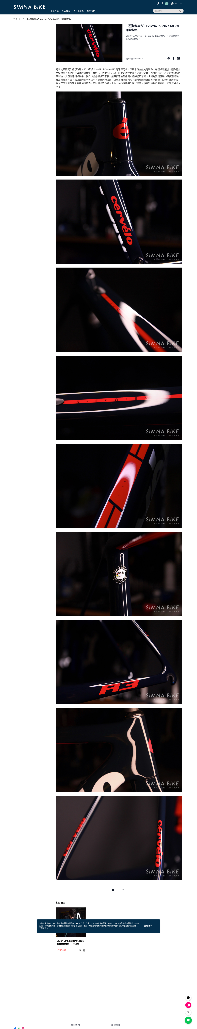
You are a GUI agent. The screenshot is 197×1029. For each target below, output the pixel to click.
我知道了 (148, 926)
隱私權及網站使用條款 (65, 926)
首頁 (15, 19)
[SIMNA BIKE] (29, 7)
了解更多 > (43, 928)
